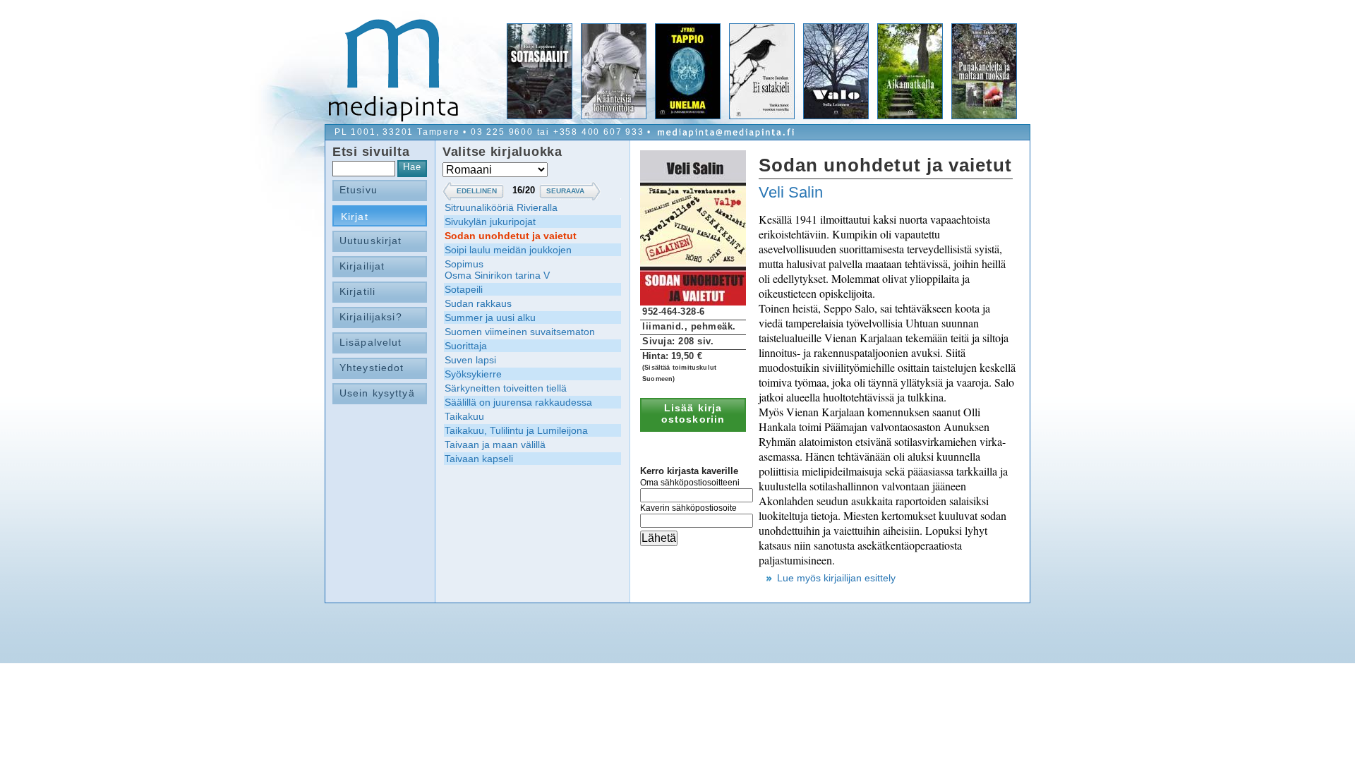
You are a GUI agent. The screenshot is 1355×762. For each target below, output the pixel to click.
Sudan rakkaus (478, 303)
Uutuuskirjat (370, 240)
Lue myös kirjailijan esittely (836, 577)
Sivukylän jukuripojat (490, 221)
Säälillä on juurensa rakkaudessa (518, 402)
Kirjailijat (362, 266)
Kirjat (354, 216)
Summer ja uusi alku (490, 317)
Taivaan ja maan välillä (495, 444)
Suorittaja (466, 345)
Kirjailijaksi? (370, 316)
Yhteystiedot (371, 367)
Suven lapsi (470, 359)
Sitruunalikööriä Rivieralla (501, 207)
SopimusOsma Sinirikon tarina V (497, 269)
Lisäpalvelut (370, 342)
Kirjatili (357, 291)
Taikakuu (464, 416)
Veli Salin (791, 192)
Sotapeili (464, 289)
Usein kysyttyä (377, 393)
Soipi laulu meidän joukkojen (508, 249)
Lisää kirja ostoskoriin (693, 413)
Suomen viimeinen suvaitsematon (520, 331)
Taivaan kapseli (479, 458)
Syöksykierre (473, 374)
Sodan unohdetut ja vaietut (511, 235)
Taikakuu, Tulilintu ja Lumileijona (516, 430)
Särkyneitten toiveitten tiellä (506, 388)
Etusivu (358, 189)
